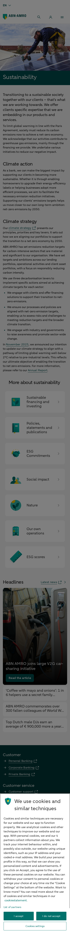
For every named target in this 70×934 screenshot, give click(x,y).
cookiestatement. (15, 900)
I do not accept (51, 916)
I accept (18, 916)
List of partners (12, 907)
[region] (35, 863)
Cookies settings (35, 926)
